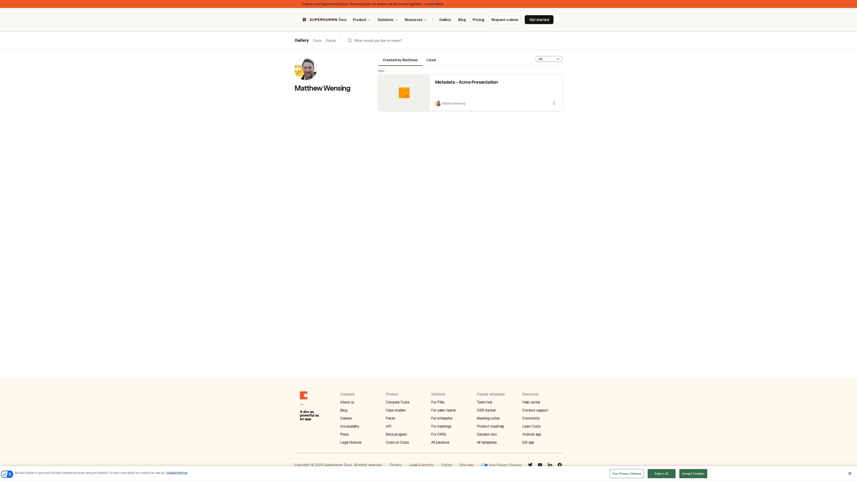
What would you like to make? (378, 40)
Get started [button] (539, 19)
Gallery (445, 19)
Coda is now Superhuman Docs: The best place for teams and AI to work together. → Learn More (372, 4)
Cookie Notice (176, 472)
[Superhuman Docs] (324, 19)
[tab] (400, 62)
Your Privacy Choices (505, 465)
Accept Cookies (693, 473)
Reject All (661, 473)
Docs (317, 40)
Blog (462, 19)
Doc (381, 71)
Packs (331, 40)
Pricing (478, 19)
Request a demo (504, 19)
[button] (549, 59)
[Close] (850, 473)
